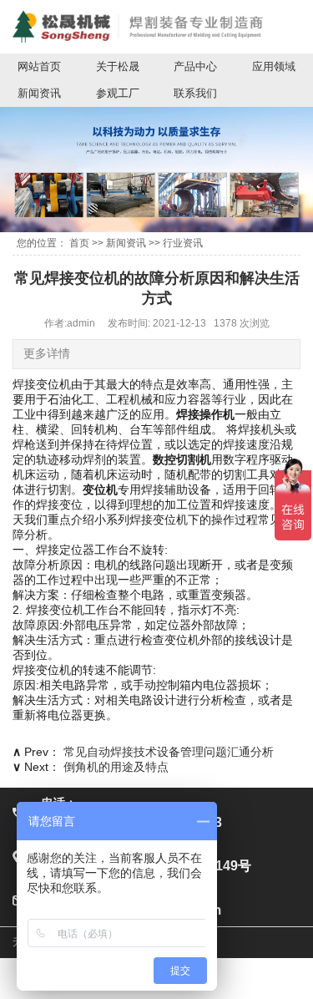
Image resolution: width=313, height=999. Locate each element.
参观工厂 (117, 93)
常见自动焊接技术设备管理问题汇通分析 (168, 751)
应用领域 (273, 66)
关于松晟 (117, 66)
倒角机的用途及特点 (116, 766)
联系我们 (195, 93)
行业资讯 (183, 243)
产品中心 (195, 66)
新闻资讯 (39, 93)
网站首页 (39, 66)
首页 (79, 243)
